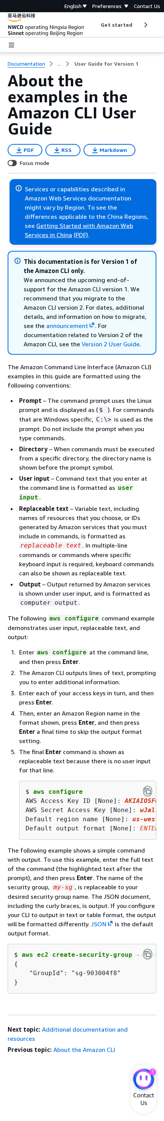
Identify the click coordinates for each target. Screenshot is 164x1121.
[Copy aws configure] (147, 791)
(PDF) (81, 235)
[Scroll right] (145, 25)
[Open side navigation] (11, 45)
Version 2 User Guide (111, 344)
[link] (106, 64)
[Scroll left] (95, 25)
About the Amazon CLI (84, 1049)
